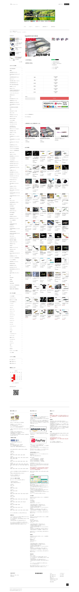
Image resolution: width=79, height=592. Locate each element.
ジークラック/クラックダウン (50, 171)
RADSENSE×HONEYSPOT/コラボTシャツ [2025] (50, 200)
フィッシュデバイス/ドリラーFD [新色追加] (50, 226)
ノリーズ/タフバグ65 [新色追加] (28, 157)
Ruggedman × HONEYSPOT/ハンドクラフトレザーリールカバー (28, 291)
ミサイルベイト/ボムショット (60, 138)
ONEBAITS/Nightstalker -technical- (28, 316)
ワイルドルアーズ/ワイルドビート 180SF (65, 252)
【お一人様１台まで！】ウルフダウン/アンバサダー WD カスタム (36, 158)
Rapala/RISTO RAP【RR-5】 (45, 138)
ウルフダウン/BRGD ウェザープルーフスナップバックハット (65, 186)
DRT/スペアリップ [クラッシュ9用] (18, 48)
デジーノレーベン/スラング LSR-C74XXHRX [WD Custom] (36, 172)
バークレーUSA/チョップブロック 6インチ (28, 240)
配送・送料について (53, 576)
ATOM (53, 581)
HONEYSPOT (12, 576)
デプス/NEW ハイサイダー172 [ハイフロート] (58, 277)
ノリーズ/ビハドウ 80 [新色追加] (43, 239)
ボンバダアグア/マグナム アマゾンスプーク (65, 240)
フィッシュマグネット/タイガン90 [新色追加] (58, 213)
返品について (58, 101)
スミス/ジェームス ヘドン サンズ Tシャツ (50, 252)
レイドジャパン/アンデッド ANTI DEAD (36, 316)
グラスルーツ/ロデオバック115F (50, 157)
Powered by (11, 590)
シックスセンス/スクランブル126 (65, 278)
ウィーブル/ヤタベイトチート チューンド (28, 185)
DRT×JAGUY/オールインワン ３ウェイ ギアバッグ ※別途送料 (36, 214)
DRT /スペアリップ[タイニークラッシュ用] (18, 43)
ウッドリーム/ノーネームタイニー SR (43, 157)
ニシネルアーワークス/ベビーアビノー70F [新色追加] (65, 200)
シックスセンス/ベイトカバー (28, 303)
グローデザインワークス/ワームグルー (58, 171)
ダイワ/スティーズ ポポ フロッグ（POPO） (65, 213)
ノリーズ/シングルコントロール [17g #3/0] (58, 240)
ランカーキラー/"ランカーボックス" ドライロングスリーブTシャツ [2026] (58, 186)
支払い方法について (53, 574)
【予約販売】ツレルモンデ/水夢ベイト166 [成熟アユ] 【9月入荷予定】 (50, 304)
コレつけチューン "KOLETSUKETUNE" (43, 303)
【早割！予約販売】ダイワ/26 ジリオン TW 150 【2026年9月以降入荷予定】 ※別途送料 (50, 186)
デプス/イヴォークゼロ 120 (28, 263)
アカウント (61, 4)
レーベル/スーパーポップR (43, 213)
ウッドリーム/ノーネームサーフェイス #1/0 (50, 240)
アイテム (67, 4)
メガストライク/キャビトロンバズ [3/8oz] (43, 316)
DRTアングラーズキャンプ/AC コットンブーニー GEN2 (43, 172)
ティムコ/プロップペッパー (65, 316)
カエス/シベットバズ (35, 251)
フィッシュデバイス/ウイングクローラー (50, 213)
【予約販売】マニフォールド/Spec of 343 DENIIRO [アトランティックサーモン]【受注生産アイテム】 (65, 228)
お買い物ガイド (45, 26)
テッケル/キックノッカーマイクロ (65, 290)
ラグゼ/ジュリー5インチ (65, 157)
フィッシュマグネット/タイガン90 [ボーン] (58, 316)
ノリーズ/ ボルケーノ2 (18, 52)
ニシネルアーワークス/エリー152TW (65, 303)
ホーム (25, 26)
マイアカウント (62, 573)
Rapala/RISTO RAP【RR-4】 (30, 138)
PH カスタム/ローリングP (36, 239)
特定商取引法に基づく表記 (65, 101)
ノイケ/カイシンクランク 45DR (28, 226)
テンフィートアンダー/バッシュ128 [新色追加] (43, 185)
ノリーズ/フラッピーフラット (43, 278)
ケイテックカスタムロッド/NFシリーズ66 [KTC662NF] (58, 291)
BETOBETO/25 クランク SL (58, 200)
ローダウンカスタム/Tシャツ (43, 290)
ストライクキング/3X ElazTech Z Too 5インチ (28, 252)
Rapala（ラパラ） (15, 31)
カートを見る (62, 574)
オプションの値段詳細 (52, 101)
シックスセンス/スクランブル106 (58, 226)
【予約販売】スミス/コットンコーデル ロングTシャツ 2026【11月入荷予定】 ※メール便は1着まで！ (36, 187)
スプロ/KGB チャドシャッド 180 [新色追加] (43, 200)
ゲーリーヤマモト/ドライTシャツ (65, 264)
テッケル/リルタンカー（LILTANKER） (43, 226)
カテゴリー (37, 26)
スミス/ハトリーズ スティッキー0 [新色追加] (18, 57)
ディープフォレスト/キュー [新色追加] (50, 316)
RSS (50, 581)
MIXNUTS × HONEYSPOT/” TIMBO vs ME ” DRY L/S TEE (43, 252)
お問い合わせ (53, 26)
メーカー (30, 26)
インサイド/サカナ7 (57, 303)
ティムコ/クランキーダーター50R (50, 264)
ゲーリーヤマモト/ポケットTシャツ (36, 278)
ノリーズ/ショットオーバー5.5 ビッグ (58, 252)
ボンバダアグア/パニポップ (50, 290)
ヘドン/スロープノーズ (35, 226)
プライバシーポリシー (53, 580)
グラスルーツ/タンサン (35, 199)
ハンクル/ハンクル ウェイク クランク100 (28, 200)
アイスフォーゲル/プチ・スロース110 (36, 303)
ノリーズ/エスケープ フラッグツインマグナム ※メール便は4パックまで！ (58, 265)
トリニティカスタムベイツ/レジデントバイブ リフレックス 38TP (28, 214)
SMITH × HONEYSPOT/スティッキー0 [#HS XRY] (18, 39)
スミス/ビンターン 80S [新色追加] (35, 290)
